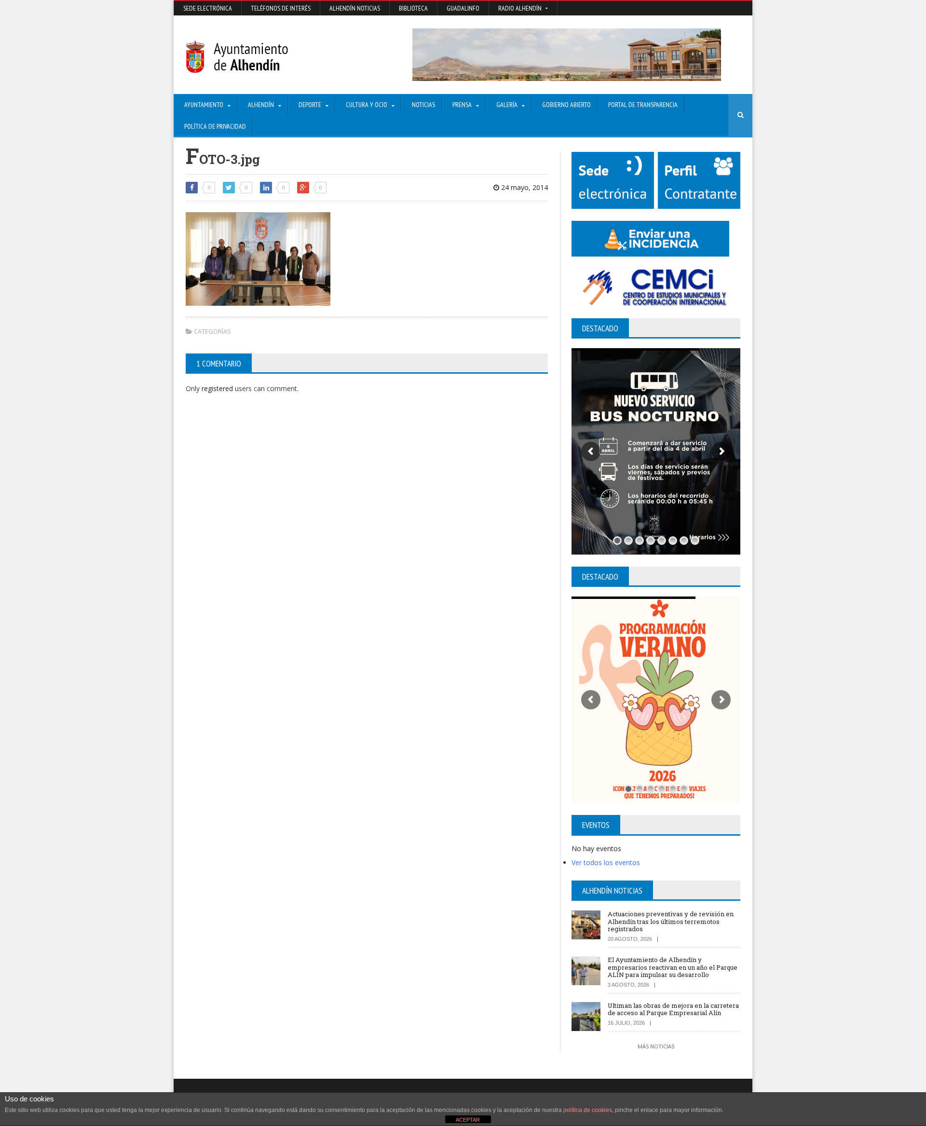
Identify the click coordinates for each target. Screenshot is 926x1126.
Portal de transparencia (643, 104)
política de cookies (587, 1110)
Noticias (423, 104)
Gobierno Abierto (566, 104)
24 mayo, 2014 (523, 187)
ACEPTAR (468, 1120)
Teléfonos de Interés (281, 8)
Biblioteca (413, 8)
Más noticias (656, 1046)
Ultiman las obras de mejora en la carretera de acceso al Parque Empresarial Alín (673, 1009)
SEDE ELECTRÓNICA (207, 8)
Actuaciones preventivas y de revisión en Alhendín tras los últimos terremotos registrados (671, 921)
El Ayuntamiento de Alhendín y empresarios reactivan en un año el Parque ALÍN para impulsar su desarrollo (672, 967)
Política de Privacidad (215, 126)
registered (218, 388)
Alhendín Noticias (354, 8)
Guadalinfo (463, 8)
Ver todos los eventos (606, 862)
